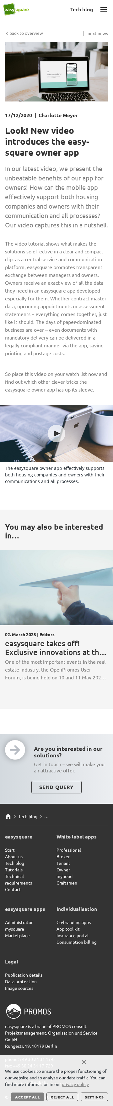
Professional (68, 850)
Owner (63, 869)
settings (94, 1096)
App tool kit (68, 929)
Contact (13, 889)
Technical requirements (18, 879)
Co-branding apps (73, 922)
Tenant (63, 863)
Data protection (21, 981)
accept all (27, 1096)
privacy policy (75, 1084)
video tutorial (30, 243)
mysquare (14, 929)
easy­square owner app (30, 389)
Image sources (19, 988)
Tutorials (14, 869)
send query (56, 787)
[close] (84, 1062)
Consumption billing (76, 942)
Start (10, 850)
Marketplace (17, 935)
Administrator (19, 922)
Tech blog (27, 816)
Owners (13, 282)
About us (14, 856)
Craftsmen (66, 882)
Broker (63, 856)
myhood (64, 876)
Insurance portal (72, 935)
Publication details (23, 975)
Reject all (62, 1096)
